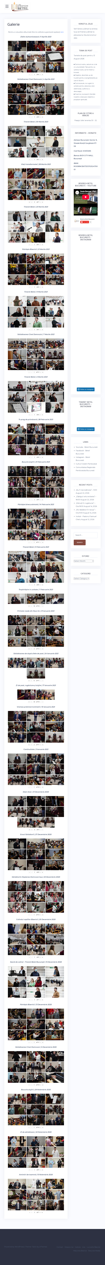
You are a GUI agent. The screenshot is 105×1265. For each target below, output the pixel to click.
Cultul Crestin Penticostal (86, 464)
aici (62, 32)
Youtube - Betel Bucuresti (87, 447)
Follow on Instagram (87, 389)
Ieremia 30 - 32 (91, 120)
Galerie (78, 1247)
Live (83, 1247)
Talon (34, 1247)
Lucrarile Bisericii (93, 1247)
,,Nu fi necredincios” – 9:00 (86, 490)
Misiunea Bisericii (80, 1251)
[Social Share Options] (76, 265)
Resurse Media (94, 1251)
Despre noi (69, 1247)
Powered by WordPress (14, 1247)
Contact (60, 1247)
